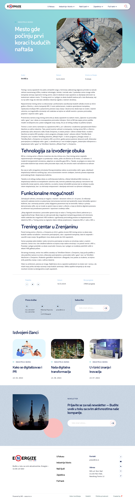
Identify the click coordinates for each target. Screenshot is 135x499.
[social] (120, 456)
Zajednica (97, 6)
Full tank (111, 6)
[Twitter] (32, 284)
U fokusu (51, 6)
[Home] (14, 6)
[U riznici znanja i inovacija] (105, 349)
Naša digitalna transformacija (61, 369)
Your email (92, 308)
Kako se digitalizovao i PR (27, 369)
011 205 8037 (30, 310)
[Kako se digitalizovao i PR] (29, 349)
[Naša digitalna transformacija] (67, 349)
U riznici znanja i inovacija (100, 369)
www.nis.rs (28, 496)
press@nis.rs (60, 310)
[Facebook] (26, 284)
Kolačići (88, 496)
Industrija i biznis (66, 6)
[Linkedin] (38, 284)
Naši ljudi (83, 6)
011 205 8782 (30, 312)
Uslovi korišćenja (75, 496)
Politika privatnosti (102, 496)
